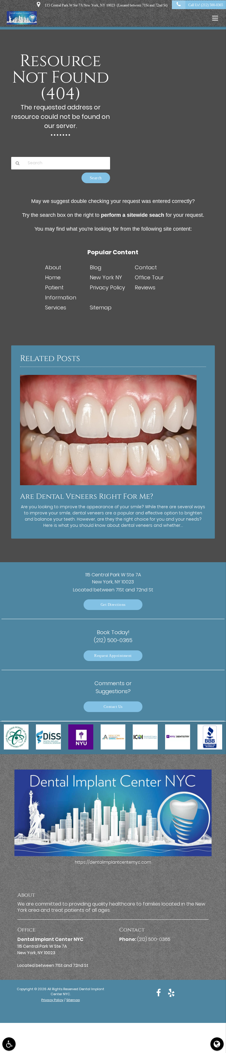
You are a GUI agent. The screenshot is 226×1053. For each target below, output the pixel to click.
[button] (217, 18)
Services (55, 307)
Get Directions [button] (113, 604)
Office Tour (149, 277)
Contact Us (113, 706)
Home (53, 277)
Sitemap (101, 307)
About (53, 267)
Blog (95, 267)
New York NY (106, 277)
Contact (146, 267)
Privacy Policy (107, 287)
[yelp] (171, 992)
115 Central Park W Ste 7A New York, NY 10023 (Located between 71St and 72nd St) (105, 5)
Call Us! (205, 5)
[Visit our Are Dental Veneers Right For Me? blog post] (108, 487)
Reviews (145, 287)
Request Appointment (113, 655)
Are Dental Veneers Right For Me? (86, 496)
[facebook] (158, 992)
